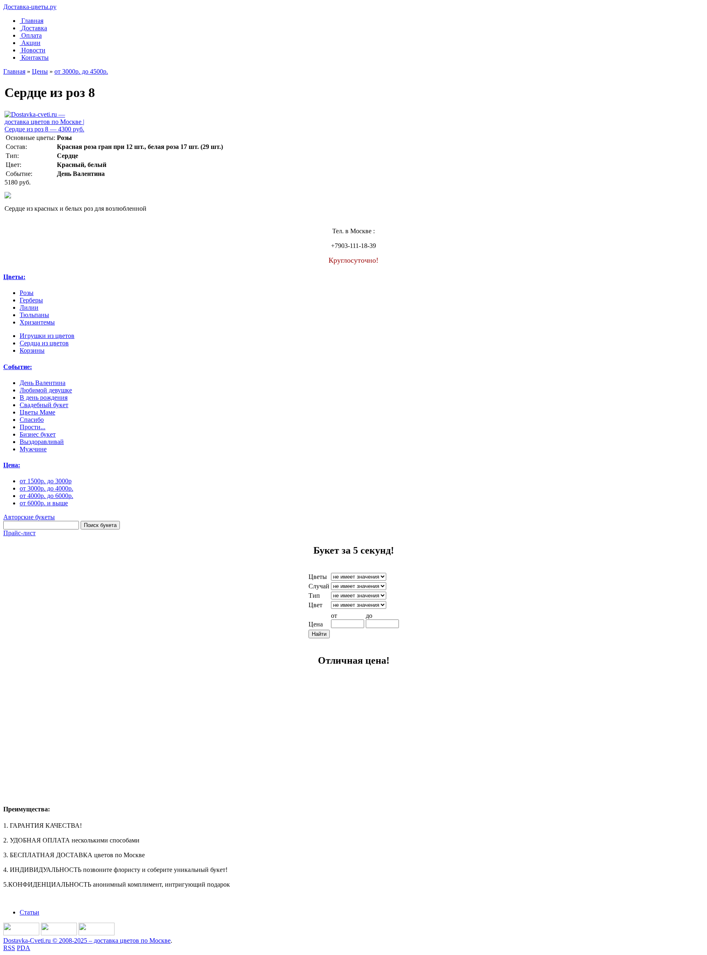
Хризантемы (37, 322)
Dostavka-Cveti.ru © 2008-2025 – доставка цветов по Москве (87, 940)
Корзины (32, 350)
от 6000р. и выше (44, 503)
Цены (40, 71)
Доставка (34, 28)
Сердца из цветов (44, 343)
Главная (32, 20)
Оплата (31, 35)
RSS (9, 947)
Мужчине (33, 449)
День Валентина (42, 382)
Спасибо (32, 419)
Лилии (29, 307)
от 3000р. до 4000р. (46, 488)
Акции (31, 42)
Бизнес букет (38, 434)
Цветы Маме (37, 412)
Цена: (11, 465)
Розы (27, 292)
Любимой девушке (46, 390)
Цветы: (14, 276)
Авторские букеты (29, 517)
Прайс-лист (19, 532)
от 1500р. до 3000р (46, 481)
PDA (23, 947)
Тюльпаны (34, 314)
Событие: (17, 366)
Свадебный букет (44, 404)
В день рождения (44, 397)
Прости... (32, 426)
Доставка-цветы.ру (29, 6)
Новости (33, 50)
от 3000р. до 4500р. (81, 71)
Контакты (35, 57)
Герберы (31, 300)
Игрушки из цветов (47, 335)
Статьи (29, 912)
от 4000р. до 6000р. (46, 495)
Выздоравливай (42, 441)
